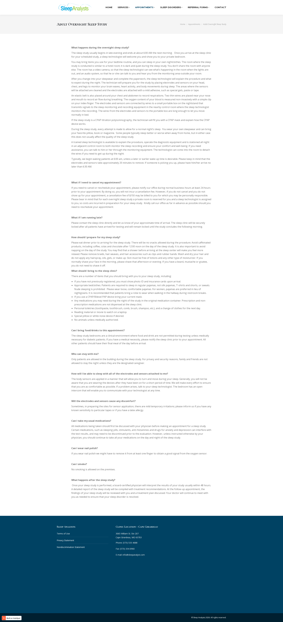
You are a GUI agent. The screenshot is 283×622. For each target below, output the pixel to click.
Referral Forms (198, 7)
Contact (220, 7)
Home (109, 7)
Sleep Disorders (170, 7)
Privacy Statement (65, 540)
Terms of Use (63, 533)
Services (123, 7)
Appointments (144, 7)
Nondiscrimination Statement (71, 547)
